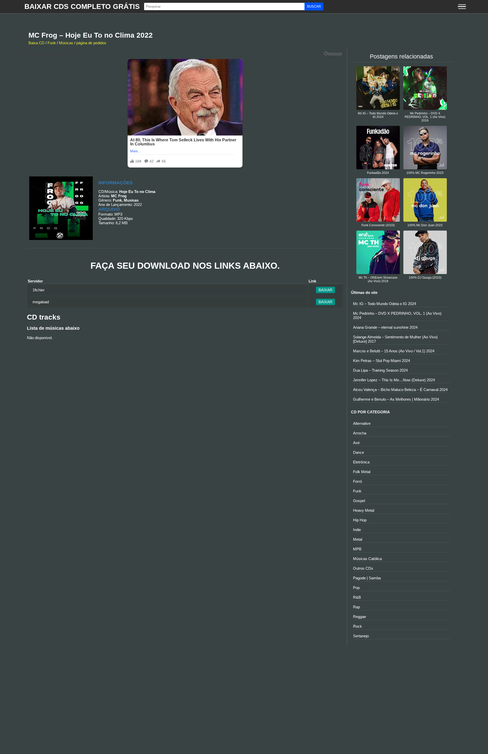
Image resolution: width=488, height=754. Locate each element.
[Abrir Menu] (462, 6)
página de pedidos (91, 43)
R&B (357, 597)
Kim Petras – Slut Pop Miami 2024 (381, 360)
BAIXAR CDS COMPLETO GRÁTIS (82, 6)
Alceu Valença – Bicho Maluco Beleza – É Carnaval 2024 (400, 389)
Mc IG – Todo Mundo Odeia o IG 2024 (378, 115)
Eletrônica (361, 462)
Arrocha (359, 433)
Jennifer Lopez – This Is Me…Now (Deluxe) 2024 (394, 380)
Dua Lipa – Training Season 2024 (380, 370)
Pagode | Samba (367, 578)
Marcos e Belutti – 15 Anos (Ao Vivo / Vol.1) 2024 (393, 351)
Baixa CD (36, 43)
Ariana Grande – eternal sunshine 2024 (385, 327)
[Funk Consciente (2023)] (378, 220)
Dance (358, 452)
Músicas (66, 43)
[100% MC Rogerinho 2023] (425, 168)
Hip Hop (360, 520)
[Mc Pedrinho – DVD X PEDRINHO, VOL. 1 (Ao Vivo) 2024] (425, 108)
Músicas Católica (367, 558)
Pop (356, 587)
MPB (357, 549)
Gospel (359, 501)
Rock (357, 626)
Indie (357, 529)
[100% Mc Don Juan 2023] (425, 220)
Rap (356, 607)
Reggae (359, 616)
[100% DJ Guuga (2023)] (425, 272)
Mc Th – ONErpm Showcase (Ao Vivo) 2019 (378, 279)
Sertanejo (361, 636)
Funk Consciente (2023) (378, 225)
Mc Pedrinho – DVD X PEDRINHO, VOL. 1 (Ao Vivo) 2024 (425, 117)
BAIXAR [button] (325, 290)
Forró (357, 481)
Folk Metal (361, 472)
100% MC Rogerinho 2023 (425, 173)
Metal (357, 539)
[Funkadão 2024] (378, 168)
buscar (314, 6)
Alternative (362, 423)
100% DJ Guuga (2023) (425, 277)
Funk (52, 43)
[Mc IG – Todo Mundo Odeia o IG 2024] (378, 108)
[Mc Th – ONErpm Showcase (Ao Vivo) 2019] (378, 272)
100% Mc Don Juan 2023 (425, 225)
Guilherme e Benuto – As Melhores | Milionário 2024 (396, 399)
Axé (356, 443)
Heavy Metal (363, 510)
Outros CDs (363, 568)
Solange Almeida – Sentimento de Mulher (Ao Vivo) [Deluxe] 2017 (395, 339)
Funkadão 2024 (378, 173)
